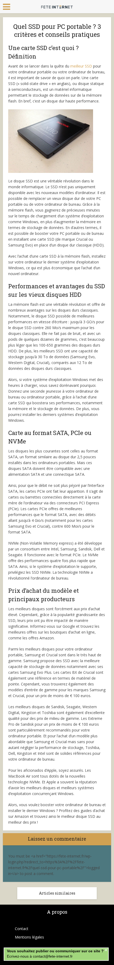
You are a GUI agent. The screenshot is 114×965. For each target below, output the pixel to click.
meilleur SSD (81, 66)
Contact (21, 928)
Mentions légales (29, 937)
